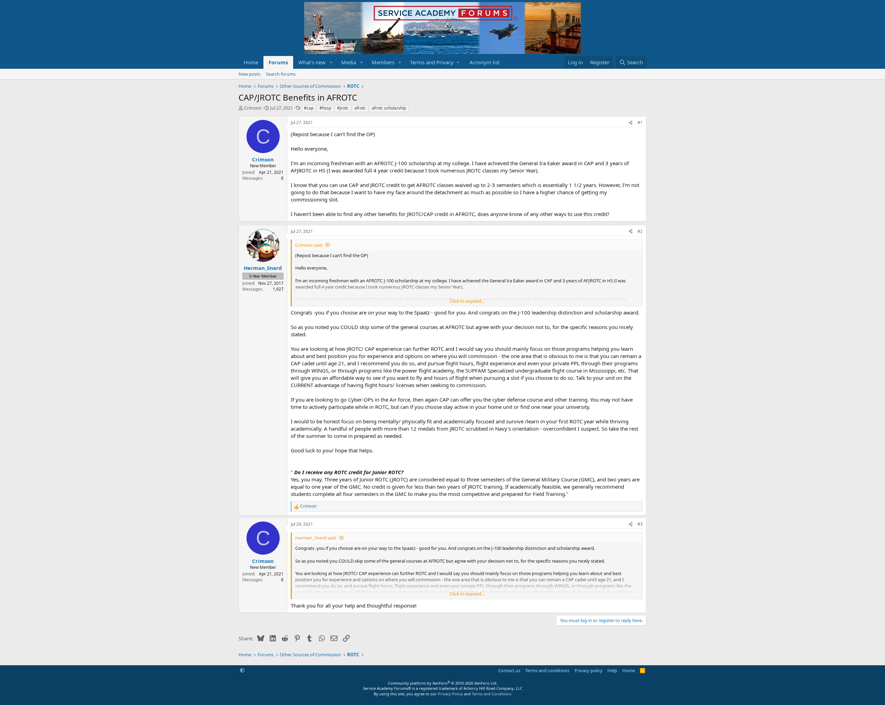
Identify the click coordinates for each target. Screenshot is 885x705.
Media (348, 62)
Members (383, 62)
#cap (309, 108)
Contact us (509, 670)
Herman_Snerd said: (316, 538)
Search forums (281, 74)
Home (251, 62)
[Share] (630, 123)
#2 (640, 231)
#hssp (325, 108)
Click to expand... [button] (467, 301)
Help (612, 670)
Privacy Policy (450, 693)
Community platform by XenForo (442, 683)
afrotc (360, 108)
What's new (312, 62)
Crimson (252, 108)
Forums (278, 62)
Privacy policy (589, 670)
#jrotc (342, 108)
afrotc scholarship (389, 108)
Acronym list (484, 62)
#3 (640, 524)
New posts (249, 74)
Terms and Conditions (491, 693)
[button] (331, 62)
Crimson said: (309, 245)
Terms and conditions (547, 670)
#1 (640, 122)
